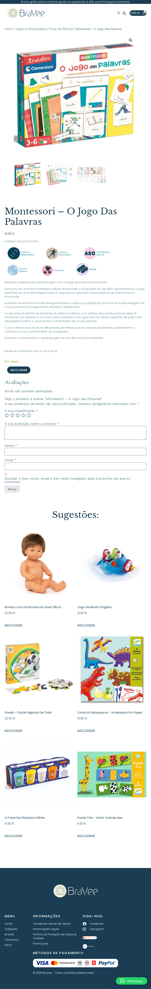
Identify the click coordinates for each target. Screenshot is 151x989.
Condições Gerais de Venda (52, 924)
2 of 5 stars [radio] (12, 415)
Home (9, 924)
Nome (11, 445)
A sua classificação (21, 410)
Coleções (11, 929)
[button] (124, 13)
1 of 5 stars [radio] (7, 415)
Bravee (9, 934)
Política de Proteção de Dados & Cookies (54, 936)
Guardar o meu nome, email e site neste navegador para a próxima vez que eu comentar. (67, 480)
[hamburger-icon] (118, 13)
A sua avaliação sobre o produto (32, 423)
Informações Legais (46, 929)
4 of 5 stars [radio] (23, 415)
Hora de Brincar (61, 29)
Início (9, 29)
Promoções (40, 943)
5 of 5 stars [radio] (29, 415)
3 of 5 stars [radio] (18, 415)
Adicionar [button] (13, 625)
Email (11, 460)
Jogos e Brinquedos (30, 29)
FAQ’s (8, 945)
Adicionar (18, 370)
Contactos (12, 940)
